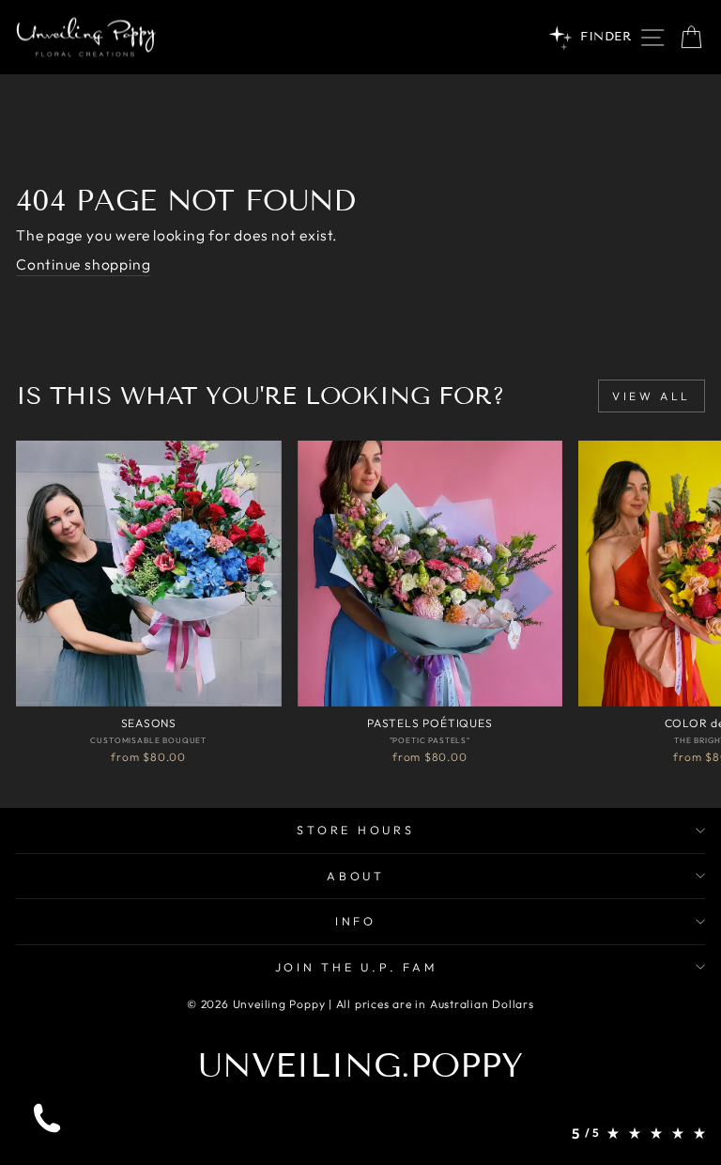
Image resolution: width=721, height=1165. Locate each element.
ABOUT (356, 875)
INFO (355, 920)
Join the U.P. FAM (356, 966)
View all (651, 396)
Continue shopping (83, 264)
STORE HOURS (355, 829)
